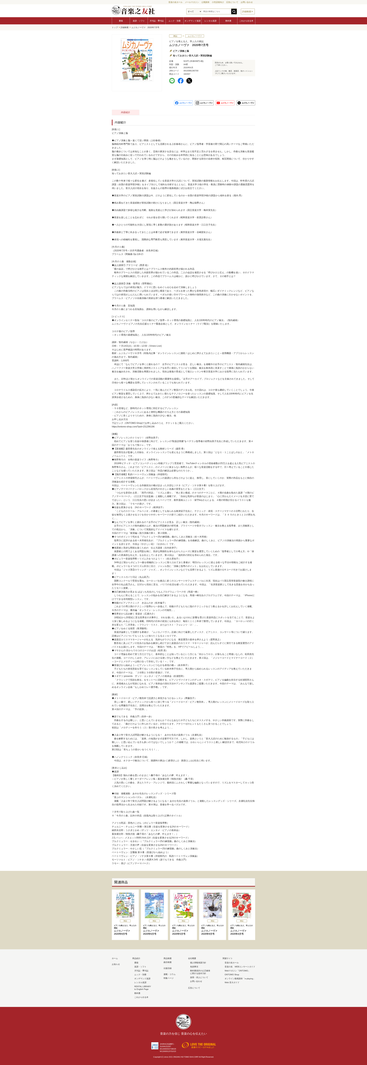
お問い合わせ (247, 2)
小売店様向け (218, 2)
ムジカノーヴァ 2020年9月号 (212, 929)
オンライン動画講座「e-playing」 (240, 978)
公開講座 (205, 2)
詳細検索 (246, 11)
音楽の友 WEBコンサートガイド (240, 966)
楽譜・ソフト (139, 21)
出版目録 (168, 968)
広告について (232, 2)
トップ (115, 27)
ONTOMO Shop (232, 974)
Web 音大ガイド (232, 982)
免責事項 (194, 966)
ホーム (115, 958)
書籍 (121, 21)
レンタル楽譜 (210, 21)
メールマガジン (192, 2)
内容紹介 (125, 112)
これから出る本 (246, 21)
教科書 (228, 21)
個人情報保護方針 (198, 962)
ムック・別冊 (175, 21)
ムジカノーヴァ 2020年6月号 (154, 929)
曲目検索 (168, 962)
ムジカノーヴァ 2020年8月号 (125, 929)
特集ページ (169, 978)
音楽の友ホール (175, 2)
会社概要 (192, 958)
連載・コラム (170, 974)
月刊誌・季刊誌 (157, 21)
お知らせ (116, 964)
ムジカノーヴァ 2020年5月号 (183, 929)
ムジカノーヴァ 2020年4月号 (241, 929)
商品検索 (168, 958)
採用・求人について (199, 977)
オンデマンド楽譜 (193, 21)
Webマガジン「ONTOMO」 (237, 971)
